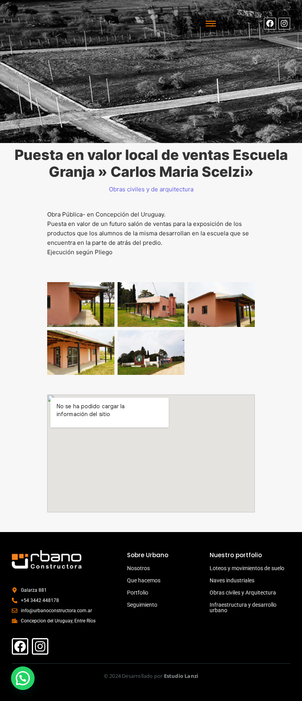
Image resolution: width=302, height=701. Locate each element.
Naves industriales (232, 580)
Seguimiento (142, 605)
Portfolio (137, 592)
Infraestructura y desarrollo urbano (243, 607)
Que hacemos (143, 580)
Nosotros (138, 568)
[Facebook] (270, 23)
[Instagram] (284, 23)
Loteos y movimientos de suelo (247, 568)
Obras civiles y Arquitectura (243, 592)
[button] (23, 678)
